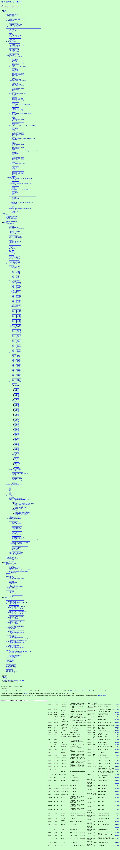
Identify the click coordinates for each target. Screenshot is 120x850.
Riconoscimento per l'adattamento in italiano (18, 571)
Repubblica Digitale (13, 568)
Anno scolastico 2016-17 (11, 635)
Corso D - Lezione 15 (16, 322)
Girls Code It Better (13, 582)
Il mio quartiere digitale (17, 526)
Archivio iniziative (10, 590)
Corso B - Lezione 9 (16, 286)
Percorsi (5, 222)
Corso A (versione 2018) (14, 266)
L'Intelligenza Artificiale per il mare (16, 233)
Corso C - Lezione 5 (16, 296)
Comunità (5, 562)
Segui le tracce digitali (16, 523)
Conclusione (17, 468)
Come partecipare (10, 223)
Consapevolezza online (17, 538)
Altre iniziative (9, 580)
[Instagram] (11, 8)
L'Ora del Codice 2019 (14, 48)
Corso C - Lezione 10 (16, 301)
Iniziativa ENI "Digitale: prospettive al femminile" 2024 (21, 202)
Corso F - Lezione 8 (16, 360)
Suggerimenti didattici (11, 666)
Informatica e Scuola (13, 23)
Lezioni (13, 502)
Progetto (5, 11)
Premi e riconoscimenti (11, 564)
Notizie (5, 597)
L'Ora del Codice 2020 (14, 49)
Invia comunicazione (10, 665)
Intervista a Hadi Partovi (14, 656)
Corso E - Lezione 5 (16, 331)
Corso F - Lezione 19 (16, 369)
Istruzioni (14, 44)
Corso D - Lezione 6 (16, 312)
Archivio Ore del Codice (11, 41)
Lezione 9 (16, 444)
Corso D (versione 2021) (14, 260)
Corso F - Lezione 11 (16, 362)
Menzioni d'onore (13, 39)
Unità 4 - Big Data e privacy (20, 507)
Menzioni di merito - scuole (15, 38)
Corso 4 (13, 437)
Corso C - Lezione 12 (16, 302)
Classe (95, 702)
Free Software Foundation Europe (16, 578)
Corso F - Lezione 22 (16, 373)
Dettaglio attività (18, 508)
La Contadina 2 (17, 463)
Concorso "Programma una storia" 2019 (17, 93)
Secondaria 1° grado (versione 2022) (14, 484)
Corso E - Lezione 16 (16, 340)
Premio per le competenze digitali (16, 616)
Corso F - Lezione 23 (16, 374)
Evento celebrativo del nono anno (16, 610)
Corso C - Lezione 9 (16, 300)
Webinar (8, 598)
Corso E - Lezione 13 (16, 337)
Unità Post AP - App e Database (21, 506)
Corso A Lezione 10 (16, 275)
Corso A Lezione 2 (16, 270)
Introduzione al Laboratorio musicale (17, 228)
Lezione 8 (16, 391)
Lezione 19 (16, 415)
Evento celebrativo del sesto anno (16, 626)
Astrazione (14, 479)
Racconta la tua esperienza (12, 588)
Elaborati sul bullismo (16, 79)
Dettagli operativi (12, 30)
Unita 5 (10, 492)
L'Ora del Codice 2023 (14, 53)
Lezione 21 (16, 435)
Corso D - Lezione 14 (16, 321)
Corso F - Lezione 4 (16, 356)
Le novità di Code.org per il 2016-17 (17, 45)
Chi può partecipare (10, 214)
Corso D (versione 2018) (14, 306)
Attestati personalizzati (11, 557)
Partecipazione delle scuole (12, 216)
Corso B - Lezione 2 (16, 282)
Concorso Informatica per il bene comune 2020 (81, 690)
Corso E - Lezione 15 (16, 339)
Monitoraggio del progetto (12, 14)
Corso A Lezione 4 (16, 271)
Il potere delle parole (16, 528)
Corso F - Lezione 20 (16, 370)
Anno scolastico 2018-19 (11, 627)
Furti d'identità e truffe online (18, 537)
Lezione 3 (16, 386)
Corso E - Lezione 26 (16, 351)
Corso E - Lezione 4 (16, 330)
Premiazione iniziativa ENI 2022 (16, 613)
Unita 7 (10, 494)
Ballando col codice (13, 235)
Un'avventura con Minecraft (15, 245)
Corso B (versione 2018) (14, 280)
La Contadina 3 (17, 465)
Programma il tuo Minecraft (15, 241)
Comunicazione (9, 661)
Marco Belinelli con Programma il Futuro (18, 640)
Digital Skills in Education (14, 567)
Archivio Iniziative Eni (11, 177)
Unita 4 (10, 490)
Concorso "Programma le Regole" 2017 (17, 66)
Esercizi (13, 509)
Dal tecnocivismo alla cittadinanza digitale (21, 541)
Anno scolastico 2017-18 (11, 631)
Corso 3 (13, 416)
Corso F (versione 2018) (14, 352)
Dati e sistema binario (16, 547)
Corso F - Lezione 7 (16, 359)
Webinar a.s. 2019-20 (13, 623)
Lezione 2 (16, 419)
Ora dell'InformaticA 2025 (14, 19)
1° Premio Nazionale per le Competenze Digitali (19, 569)
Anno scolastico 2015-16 (11, 641)
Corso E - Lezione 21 (16, 345)
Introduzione (11, 16)
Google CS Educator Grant (15, 628)
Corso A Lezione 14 (16, 278)
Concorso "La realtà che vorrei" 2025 (17, 163)
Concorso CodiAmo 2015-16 (15, 56)
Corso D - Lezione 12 (16, 320)
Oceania (10, 240)
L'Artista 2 (16, 459)
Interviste (8, 650)
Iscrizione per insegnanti (11, 218)
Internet (13, 482)
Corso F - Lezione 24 (16, 375)
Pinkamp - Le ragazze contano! (16, 586)
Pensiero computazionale (17, 472)
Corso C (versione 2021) (14, 258)
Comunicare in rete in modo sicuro (19, 534)
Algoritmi (14, 474)
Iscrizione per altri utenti (11, 221)
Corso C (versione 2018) (14, 291)
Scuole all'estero (9, 217)
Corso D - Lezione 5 (16, 311)
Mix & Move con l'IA (13, 227)
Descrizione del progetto (11, 13)
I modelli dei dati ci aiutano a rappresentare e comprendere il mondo (26, 539)
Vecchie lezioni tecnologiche (15, 381)
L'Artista (11, 252)
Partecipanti (11, 34)
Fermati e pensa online (17, 527)
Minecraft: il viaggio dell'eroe (15, 237)
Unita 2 (10, 488)
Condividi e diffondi (10, 587)
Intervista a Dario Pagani (14, 654)
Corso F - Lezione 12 (16, 364)
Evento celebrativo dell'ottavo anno (16, 615)
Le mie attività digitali (16, 536)
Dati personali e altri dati (17, 531)
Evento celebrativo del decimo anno (17, 606)
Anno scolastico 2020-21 (11, 617)
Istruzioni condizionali (16, 477)
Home (4, 10)
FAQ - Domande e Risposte (12, 667)
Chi (4, 213)
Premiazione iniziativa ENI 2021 (16, 621)
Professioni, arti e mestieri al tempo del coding (19, 638)
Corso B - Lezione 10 (16, 287)
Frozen (10, 247)
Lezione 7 (16, 390)
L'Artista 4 (16, 464)
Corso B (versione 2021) (14, 257)
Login (2, 5)
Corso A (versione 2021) (14, 256)
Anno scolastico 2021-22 (11, 612)
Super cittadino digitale (17, 529)
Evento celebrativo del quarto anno (16, 632)
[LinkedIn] (4, 8)
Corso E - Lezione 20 (16, 344)
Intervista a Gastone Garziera (15, 652)
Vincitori (11, 40)
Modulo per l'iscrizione (11, 672)
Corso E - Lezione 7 (16, 332)
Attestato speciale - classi (17, 110)
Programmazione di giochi (14, 516)
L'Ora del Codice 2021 (14, 50)
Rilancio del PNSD (13, 636)
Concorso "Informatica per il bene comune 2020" (19, 104)
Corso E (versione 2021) (14, 261)
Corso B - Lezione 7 (16, 285)
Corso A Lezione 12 (16, 277)
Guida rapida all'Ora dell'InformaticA (17, 18)
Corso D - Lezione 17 (16, 324)
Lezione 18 (16, 399)
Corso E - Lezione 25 (16, 350)
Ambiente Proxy (12, 31)
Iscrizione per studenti (11, 219)
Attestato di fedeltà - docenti (15, 35)
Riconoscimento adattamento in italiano (17, 611)
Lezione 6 (16, 405)
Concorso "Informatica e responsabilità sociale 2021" (20, 113)
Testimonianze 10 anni (11, 563)
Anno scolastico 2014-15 (11, 646)
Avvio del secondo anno (14, 645)
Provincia (57, 702)
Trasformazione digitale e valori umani (20, 542)
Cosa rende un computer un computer (20, 546)
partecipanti (25, 693)
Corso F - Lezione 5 (16, 357)
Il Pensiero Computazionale (12, 26)
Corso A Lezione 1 (16, 268)
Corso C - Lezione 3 (16, 295)
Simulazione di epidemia (14, 231)
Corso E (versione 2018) (14, 326)
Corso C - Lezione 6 (16, 297)
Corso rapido (14, 454)
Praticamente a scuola (13, 556)
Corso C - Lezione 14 (16, 304)
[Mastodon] (18, 8)
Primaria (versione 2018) (11, 263)
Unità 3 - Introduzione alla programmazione (24, 503)
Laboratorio (11, 251)
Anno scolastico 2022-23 (11, 607)
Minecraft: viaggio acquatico (15, 236)
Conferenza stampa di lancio (15, 649)
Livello (90, 702)
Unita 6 (10, 493)
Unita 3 (10, 489)
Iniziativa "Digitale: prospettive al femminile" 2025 (20, 208)
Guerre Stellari (12, 243)
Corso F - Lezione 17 (16, 368)
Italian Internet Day (13, 643)
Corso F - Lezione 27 (16, 379)
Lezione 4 (16, 388)
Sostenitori (11, 596)
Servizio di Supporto (101, 695)
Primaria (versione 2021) (11, 253)
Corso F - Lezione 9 (16, 361)
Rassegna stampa (10, 659)
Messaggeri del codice (11, 657)
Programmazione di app (14, 517)
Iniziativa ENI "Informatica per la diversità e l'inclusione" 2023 (22, 196)
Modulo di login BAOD (11, 671)
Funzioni (14, 475)
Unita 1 (10, 487)
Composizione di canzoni (17, 478)
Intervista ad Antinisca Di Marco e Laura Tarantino (20, 651)
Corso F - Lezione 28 (16, 380)
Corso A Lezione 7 (16, 273)
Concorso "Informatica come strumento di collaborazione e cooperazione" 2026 (23, 28)
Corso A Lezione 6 (16, 272)
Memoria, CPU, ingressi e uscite (19, 549)
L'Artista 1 (16, 458)
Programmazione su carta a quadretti (20, 473)
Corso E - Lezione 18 (16, 341)
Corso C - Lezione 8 (16, 299)
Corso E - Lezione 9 (16, 335)
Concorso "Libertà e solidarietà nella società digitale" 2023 (22, 138)
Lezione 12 (16, 428)
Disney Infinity (12, 248)
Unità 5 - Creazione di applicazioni (22, 504)
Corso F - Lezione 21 (16, 371)
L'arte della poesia (13, 230)
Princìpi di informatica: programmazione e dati (19, 499)
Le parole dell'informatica (11, 559)
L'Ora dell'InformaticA (11, 225)
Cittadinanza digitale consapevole (13, 518)
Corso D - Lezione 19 (16, 325)
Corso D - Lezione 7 (16, 314)
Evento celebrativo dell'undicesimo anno (18, 602)
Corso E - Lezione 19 (16, 342)
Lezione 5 (16, 389)
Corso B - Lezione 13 (16, 290)
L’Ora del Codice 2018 (14, 46)
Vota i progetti (15, 70)
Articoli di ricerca (10, 660)
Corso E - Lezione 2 (16, 329)
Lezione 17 (16, 414)
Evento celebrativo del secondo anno (17, 642)
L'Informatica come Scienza (15, 25)
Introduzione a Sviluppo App (15, 238)
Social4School (12, 583)
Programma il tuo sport (14, 242)
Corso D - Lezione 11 (16, 319)
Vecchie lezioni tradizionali (15, 469)
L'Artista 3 (16, 462)
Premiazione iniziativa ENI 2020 (16, 625)
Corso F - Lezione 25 (16, 376)
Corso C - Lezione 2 (16, 294)
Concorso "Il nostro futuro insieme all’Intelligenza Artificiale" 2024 (23, 151)
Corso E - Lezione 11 (16, 336)
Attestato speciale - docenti (17, 109)
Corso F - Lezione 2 (16, 355)
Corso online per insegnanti (12, 558)
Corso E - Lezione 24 (16, 349)
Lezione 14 (16, 396)
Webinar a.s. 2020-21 (13, 618)
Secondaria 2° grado (10, 495)
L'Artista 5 (16, 467)
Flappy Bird (11, 250)
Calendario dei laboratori (17, 595)
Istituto (78, 702)
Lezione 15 (16, 431)
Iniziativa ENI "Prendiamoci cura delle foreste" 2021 (20, 183)
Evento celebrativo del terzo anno (16, 637)
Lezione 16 (16, 398)
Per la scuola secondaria (14, 532)
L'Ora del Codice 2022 (14, 51)
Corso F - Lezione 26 (16, 378)
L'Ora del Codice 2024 (14, 54)
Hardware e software (16, 551)
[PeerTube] (9, 8)
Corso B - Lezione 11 (16, 288)
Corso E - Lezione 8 (16, 334)
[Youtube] (6, 8)
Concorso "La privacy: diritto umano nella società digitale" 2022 (23, 125)
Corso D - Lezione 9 (16, 316)
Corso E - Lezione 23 (16, 347)
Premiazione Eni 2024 (14, 605)
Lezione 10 (16, 393)
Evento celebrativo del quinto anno (16, 630)
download (117, 704)
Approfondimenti (10, 561)
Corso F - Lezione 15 (16, 365)
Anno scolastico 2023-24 (11, 603)
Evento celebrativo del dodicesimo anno (15, 600)
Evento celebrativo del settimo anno (17, 620)
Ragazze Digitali (12, 585)
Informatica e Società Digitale (15, 24)
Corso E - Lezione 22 (16, 346)
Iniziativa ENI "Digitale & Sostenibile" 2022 (18, 189)
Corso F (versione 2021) (14, 262)
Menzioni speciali (15, 76)
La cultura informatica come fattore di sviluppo (19, 633)
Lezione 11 (16, 394)
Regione (50, 702)
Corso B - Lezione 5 (16, 283)
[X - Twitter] (13, 8)
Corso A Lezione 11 (16, 276)
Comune (65, 702)
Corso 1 (13, 384)
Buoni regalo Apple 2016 (14, 43)
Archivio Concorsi (10, 55)
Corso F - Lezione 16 (16, 366)
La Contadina (17, 460)
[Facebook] (2, 8)
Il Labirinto (11, 246)
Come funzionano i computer (15, 543)
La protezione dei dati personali (16, 552)
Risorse (10, 33)
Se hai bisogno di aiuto (11, 664)
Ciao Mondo (11, 232)
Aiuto (4, 662)
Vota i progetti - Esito (16, 84)
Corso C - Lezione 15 (16, 305)
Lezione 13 (16, 395)
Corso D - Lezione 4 (16, 310)
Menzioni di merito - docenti (15, 36)
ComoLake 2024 (12, 572)
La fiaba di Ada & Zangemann (15, 553)
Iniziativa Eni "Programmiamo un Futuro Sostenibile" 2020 (22, 178)
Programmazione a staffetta (18, 480)
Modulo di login (9, 670)
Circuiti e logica (15, 548)
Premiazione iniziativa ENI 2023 (16, 608)
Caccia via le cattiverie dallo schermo (20, 524)
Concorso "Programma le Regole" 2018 (17, 80)
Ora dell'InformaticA (10, 15)
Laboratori (11, 592)
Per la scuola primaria (13, 521)
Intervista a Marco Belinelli (15, 655)
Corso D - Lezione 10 (16, 317)
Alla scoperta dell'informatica (15, 498)
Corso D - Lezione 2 (16, 309)
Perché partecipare (10, 20)
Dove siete (8, 574)
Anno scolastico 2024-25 (11, 601)
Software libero (9, 576)
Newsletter (8, 573)
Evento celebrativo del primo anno (16, 647)
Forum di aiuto (9, 669)
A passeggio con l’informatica (15, 554)
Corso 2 (13, 400)
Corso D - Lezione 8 (16, 315)
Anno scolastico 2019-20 (11, 622)
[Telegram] (16, 8)
